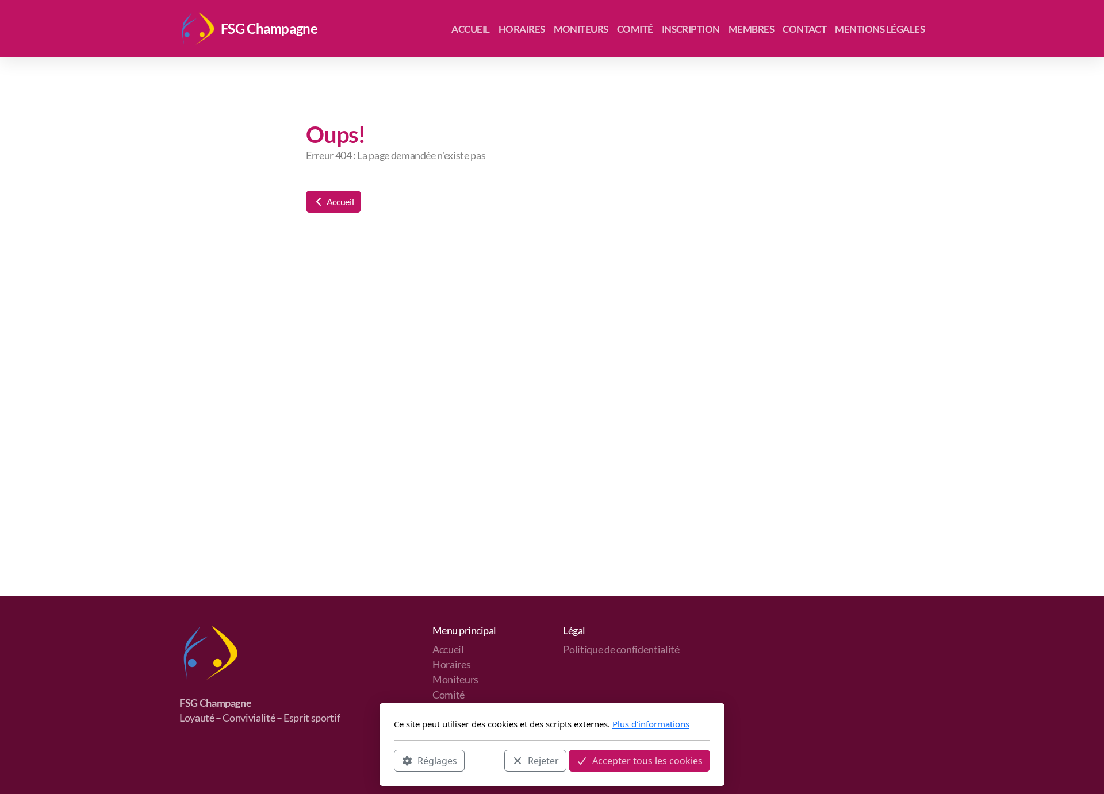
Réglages (437, 760)
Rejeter (543, 760)
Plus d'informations (650, 724)
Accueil (339, 201)
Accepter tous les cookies (647, 760)
